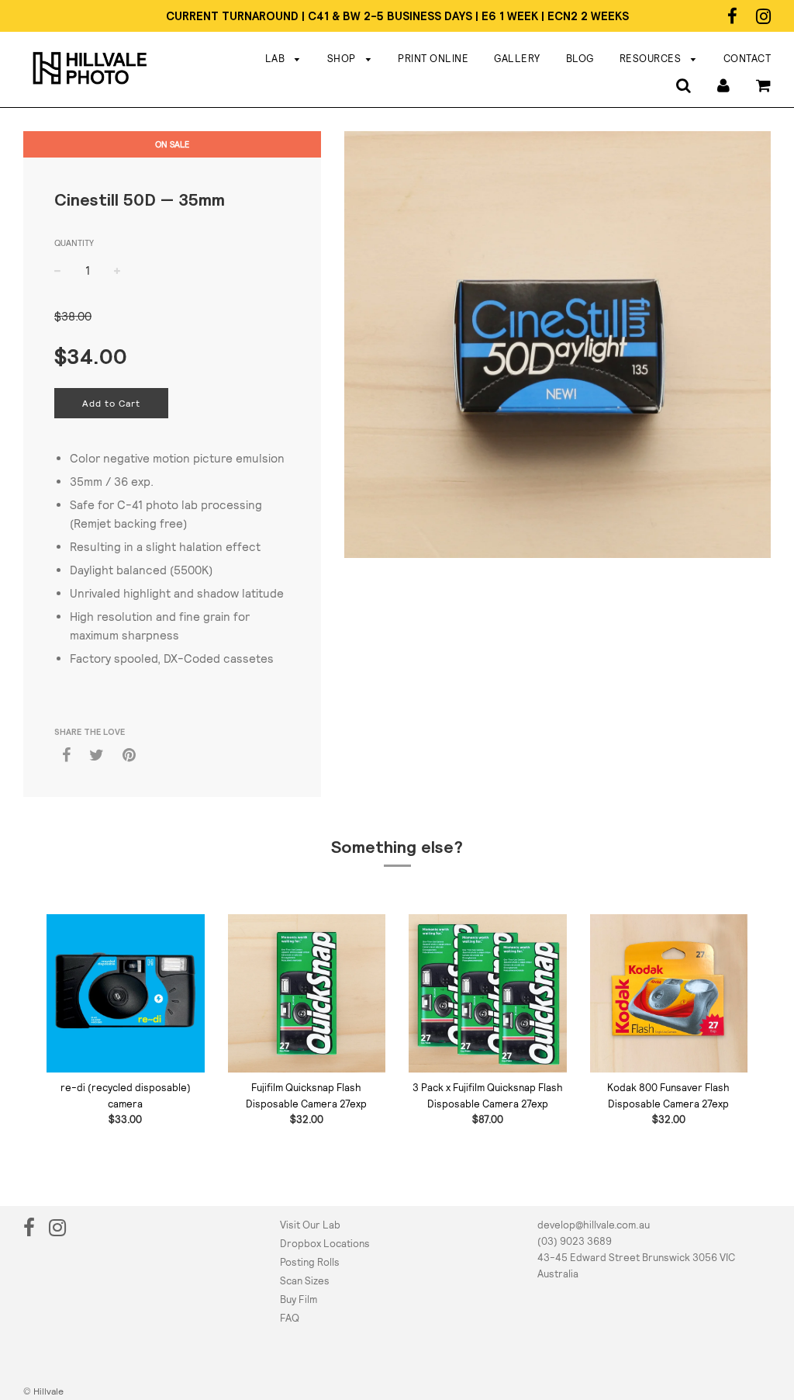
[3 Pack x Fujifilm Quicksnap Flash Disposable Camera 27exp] (488, 993)
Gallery (517, 58)
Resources (652, 58)
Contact (747, 58)
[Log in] (723, 84)
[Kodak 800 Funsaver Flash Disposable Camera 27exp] (669, 993)
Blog (580, 58)
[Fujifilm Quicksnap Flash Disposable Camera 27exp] (307, 993)
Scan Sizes (305, 1280)
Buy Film (298, 1299)
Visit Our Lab (310, 1225)
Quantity (74, 242)
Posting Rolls (310, 1262)
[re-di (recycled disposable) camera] (126, 993)
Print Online (433, 58)
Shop (343, 58)
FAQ (289, 1318)
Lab (276, 58)
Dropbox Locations (325, 1243)
